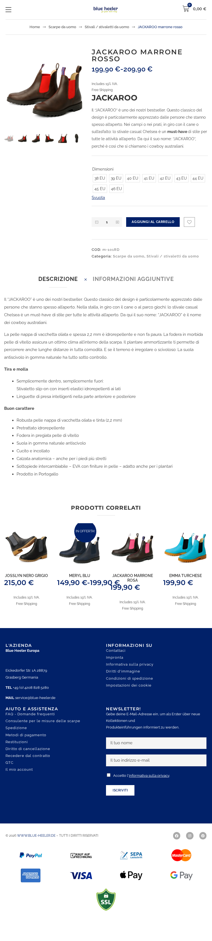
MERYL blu (79, 583)
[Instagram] (189, 843)
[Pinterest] (202, 843)
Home (35, 27)
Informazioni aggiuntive (133, 286)
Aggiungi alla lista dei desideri (189, 230)
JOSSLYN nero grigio (26, 583)
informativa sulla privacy (149, 783)
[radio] (100, 186)
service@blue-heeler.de (35, 705)
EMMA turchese (185, 583)
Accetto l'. (141, 783)
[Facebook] (176, 843)
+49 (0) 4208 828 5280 (31, 695)
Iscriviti (120, 798)
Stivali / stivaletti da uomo (107, 27)
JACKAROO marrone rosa (132, 585)
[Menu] (8, 9)
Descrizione (58, 286)
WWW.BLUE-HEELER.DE (36, 843)
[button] (72, 61)
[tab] (58, 286)
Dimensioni (102, 169)
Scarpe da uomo (62, 27)
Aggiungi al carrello (153, 230)
